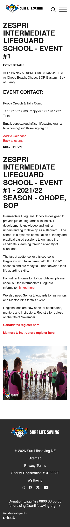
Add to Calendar (14, 136)
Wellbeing (35, 480)
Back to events (13, 140)
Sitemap (35, 457)
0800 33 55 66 (50, 501)
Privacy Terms (35, 465)
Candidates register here (21, 325)
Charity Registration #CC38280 (35, 472)
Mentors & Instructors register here (29, 332)
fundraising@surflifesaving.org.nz (34, 505)
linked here (27, 287)
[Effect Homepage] (9, 517)
